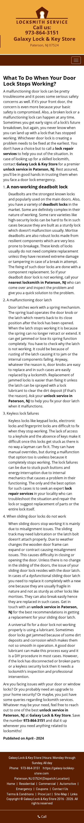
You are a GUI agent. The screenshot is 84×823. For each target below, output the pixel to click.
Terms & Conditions (20, 794)
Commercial (47, 784)
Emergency (24, 789)
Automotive (68, 784)
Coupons (42, 789)
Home (11, 784)
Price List (44, 794)
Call (43, 816)
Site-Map (60, 794)
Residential (27, 784)
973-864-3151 (42, 32)
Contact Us (60, 789)
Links (74, 794)
